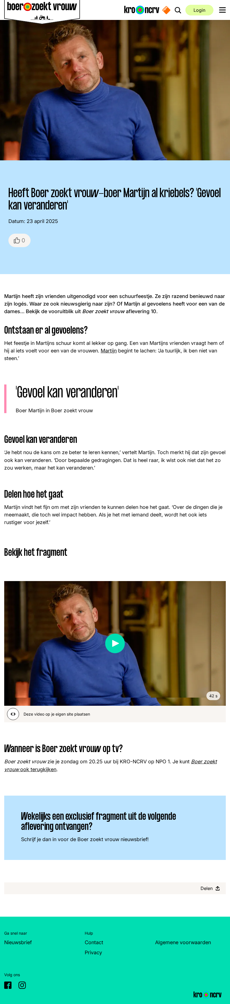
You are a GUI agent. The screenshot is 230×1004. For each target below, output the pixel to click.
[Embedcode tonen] (13, 714)
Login (199, 10)
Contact (94, 942)
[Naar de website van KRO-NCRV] (141, 10)
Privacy (93, 952)
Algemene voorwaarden (183, 942)
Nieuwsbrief (18, 942)
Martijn (109, 351)
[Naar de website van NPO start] (166, 10)
